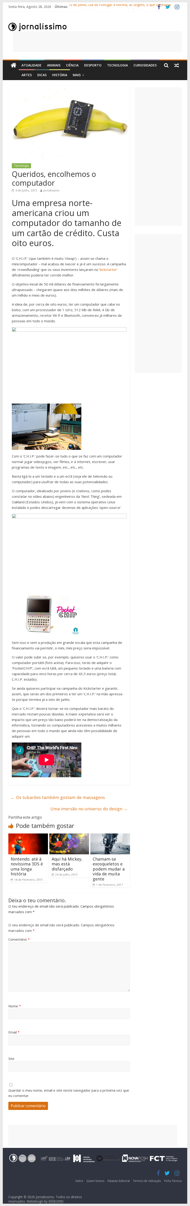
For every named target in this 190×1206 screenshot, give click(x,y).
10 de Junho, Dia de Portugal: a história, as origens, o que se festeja (120, 6)
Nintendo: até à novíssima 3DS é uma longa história (27, 866)
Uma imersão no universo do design (89, 808)
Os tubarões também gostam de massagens (58, 797)
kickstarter (108, 269)
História (59, 75)
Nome (14, 1006)
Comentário (19, 939)
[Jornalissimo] (13, 65)
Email (13, 1032)
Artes (27, 75)
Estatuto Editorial (119, 1181)
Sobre (79, 1181)
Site (11, 1058)
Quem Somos (95, 1181)
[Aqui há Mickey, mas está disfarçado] (69, 836)
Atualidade (31, 65)
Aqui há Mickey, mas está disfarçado (67, 864)
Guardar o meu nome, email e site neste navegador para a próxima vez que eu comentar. (68, 1093)
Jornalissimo (51, 190)
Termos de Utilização (147, 1181)
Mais (77, 75)
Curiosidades (145, 65)
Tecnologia (117, 65)
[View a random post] (176, 65)
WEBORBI (55, 1201)
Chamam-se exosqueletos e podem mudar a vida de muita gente (109, 869)
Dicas (42, 75)
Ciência (72, 65)
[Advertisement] (97, 41)
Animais (53, 65)
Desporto (92, 65)
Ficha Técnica (173, 1181)
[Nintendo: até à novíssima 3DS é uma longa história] (28, 836)
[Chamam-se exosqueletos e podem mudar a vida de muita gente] (110, 836)
